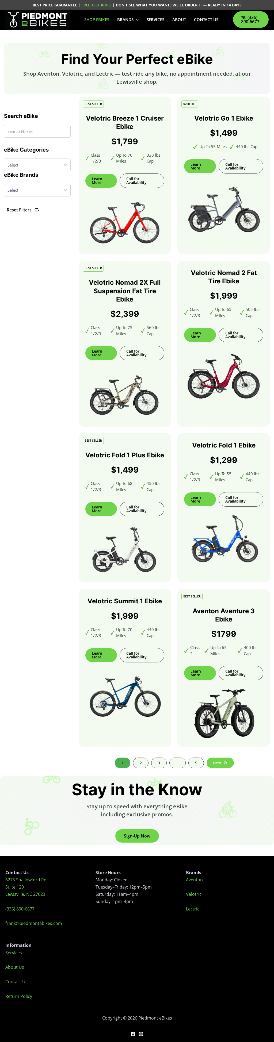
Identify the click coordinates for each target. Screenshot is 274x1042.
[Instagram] (141, 1034)
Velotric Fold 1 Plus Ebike (124, 455)
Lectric (192, 909)
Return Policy (18, 996)
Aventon (194, 880)
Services (13, 953)
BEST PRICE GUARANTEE (55, 4)
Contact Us (16, 982)
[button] (136, 20)
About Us (14, 967)
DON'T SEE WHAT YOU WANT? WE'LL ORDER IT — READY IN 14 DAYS (179, 4)
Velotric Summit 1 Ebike (124, 601)
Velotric (193, 894)
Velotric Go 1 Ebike (223, 118)
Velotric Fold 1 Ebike (224, 445)
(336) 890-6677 (20, 909)
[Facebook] (133, 1034)
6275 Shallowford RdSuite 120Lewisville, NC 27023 (26, 887)
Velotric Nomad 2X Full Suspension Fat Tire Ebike (125, 291)
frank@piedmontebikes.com (33, 923)
